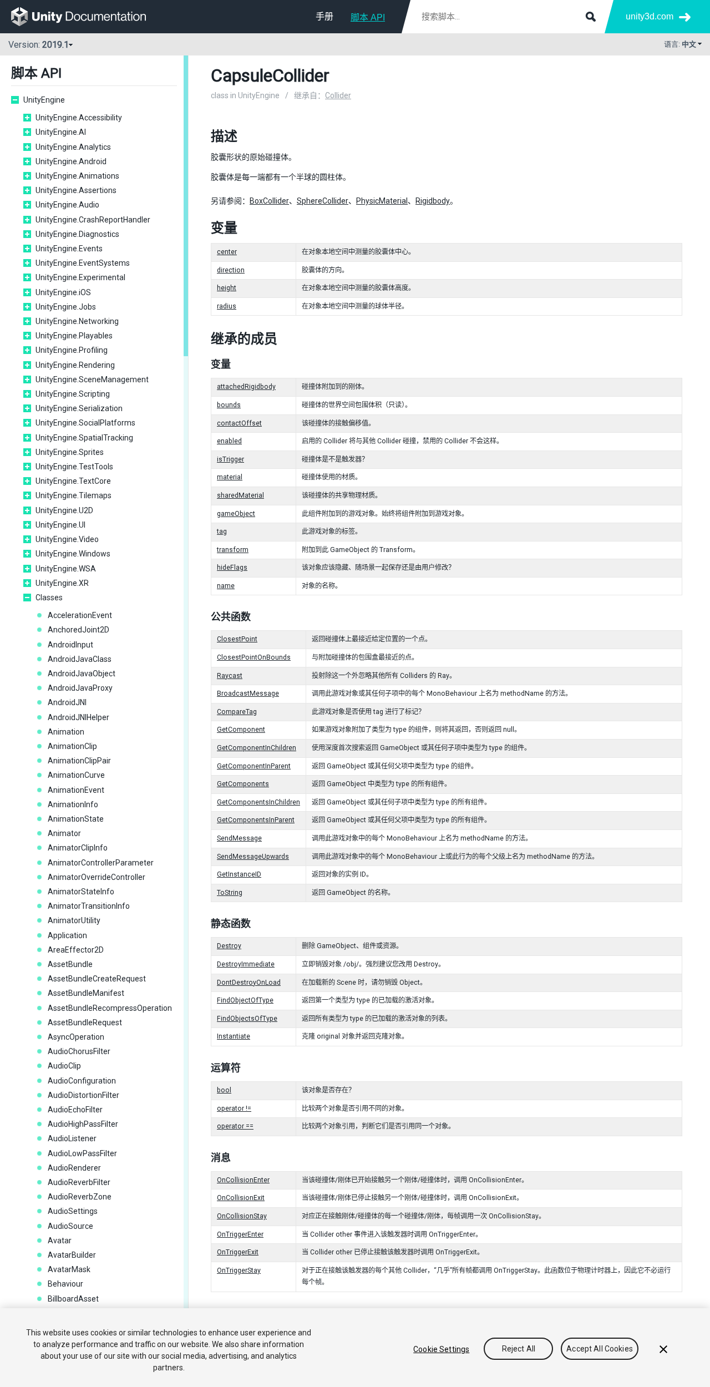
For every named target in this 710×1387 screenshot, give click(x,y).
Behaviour (65, 1283)
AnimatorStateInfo (81, 891)
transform (232, 550)
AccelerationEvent (80, 615)
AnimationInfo (73, 804)
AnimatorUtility (74, 920)
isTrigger (230, 459)
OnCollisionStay (242, 1216)
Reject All (518, 1349)
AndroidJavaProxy (80, 688)
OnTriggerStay (239, 1270)
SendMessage (239, 838)
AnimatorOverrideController (96, 877)
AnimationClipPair (79, 760)
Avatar (60, 1240)
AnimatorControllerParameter (101, 862)
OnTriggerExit (237, 1252)
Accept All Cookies (599, 1349)
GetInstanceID (239, 874)
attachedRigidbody (246, 387)
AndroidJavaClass (79, 659)
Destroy (229, 946)
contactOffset (239, 423)
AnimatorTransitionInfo (89, 906)
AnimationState (76, 818)
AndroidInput (70, 644)
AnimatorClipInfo (78, 847)
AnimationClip (72, 746)
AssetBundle (70, 964)
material (229, 477)
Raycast (229, 676)
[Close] (663, 1349)
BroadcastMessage (248, 693)
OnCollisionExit (241, 1198)
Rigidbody (432, 200)
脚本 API (368, 17)
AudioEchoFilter (75, 1109)
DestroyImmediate (246, 964)
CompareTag (237, 712)
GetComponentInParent (254, 766)
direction (231, 270)
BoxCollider (269, 200)
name (226, 586)
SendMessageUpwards (253, 856)
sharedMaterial (240, 495)
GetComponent (241, 729)
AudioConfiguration (82, 1080)
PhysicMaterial (382, 200)
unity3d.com (649, 16)
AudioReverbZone (79, 1196)
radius (226, 306)
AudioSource (70, 1226)
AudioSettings (73, 1211)
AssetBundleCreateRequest (97, 978)
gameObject (236, 514)
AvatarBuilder (72, 1255)
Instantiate (233, 1036)
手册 (324, 16)
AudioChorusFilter (79, 1051)
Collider (338, 95)
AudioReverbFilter (79, 1182)
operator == (235, 1126)
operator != (234, 1108)
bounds (229, 405)
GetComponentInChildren (256, 748)
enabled (229, 441)
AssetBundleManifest (86, 993)
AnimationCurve (76, 775)
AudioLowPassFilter (82, 1153)
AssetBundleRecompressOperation (110, 1008)
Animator (64, 833)
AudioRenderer (74, 1167)
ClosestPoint (237, 639)
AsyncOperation (76, 1036)
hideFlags (232, 567)
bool (224, 1090)
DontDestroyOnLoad (249, 982)
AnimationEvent (76, 790)
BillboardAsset (73, 1298)
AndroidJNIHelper (78, 717)
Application (67, 935)
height (226, 288)
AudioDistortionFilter (83, 1095)
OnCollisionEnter (243, 1180)
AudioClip (64, 1065)
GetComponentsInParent (256, 820)
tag (222, 531)
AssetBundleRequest (85, 1022)
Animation (66, 731)
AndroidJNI (67, 702)
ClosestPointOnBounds (254, 657)
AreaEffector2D (76, 949)
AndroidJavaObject (81, 673)
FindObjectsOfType (247, 1018)
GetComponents (243, 784)
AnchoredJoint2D (78, 629)
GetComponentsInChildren (258, 802)
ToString (229, 893)
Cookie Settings (441, 1349)
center (227, 252)
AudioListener (72, 1138)
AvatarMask (69, 1269)
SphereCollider (322, 200)
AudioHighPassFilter (83, 1124)
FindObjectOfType (245, 1000)
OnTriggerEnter (240, 1234)
